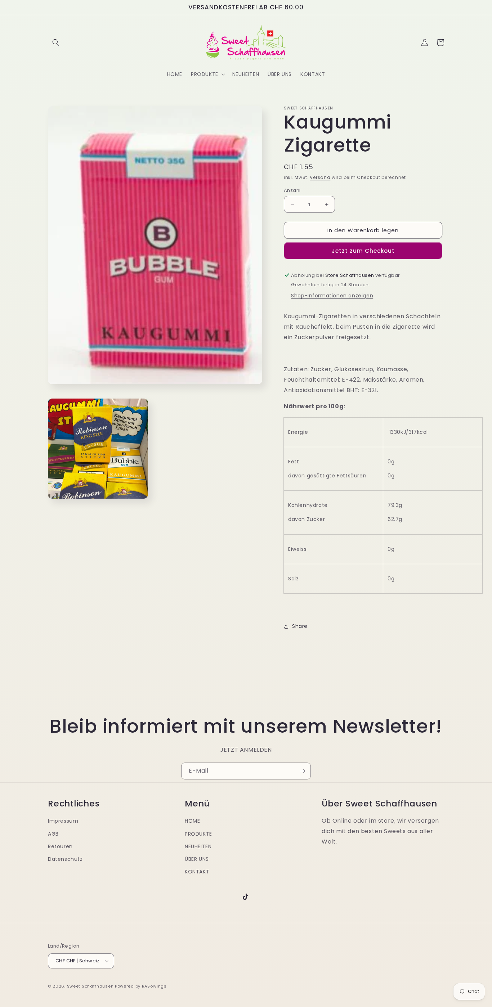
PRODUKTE (198, 833)
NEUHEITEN (198, 846)
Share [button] (300, 626)
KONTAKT (197, 871)
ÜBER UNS (197, 859)
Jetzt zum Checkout (363, 251)
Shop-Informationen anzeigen (332, 295)
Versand (320, 177)
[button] (56, 42)
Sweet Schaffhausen (90, 986)
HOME (192, 820)
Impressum (63, 820)
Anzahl (292, 190)
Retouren (60, 846)
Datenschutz (65, 859)
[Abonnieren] (302, 771)
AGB (53, 833)
